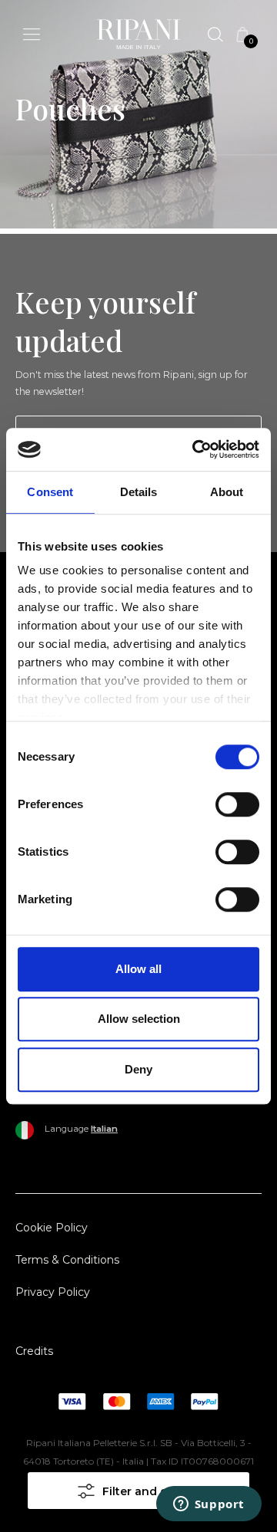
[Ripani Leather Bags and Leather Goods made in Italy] (138, 37)
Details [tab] (139, 491)
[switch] (237, 804)
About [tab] (227, 491)
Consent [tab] (50, 491)
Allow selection (139, 1018)
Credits (34, 1351)
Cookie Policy (51, 1227)
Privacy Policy (52, 1292)
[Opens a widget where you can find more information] (208, 1505)
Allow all (138, 968)
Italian (104, 1128)
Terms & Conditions (67, 1260)
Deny (138, 1069)
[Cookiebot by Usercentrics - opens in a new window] (195, 449)
